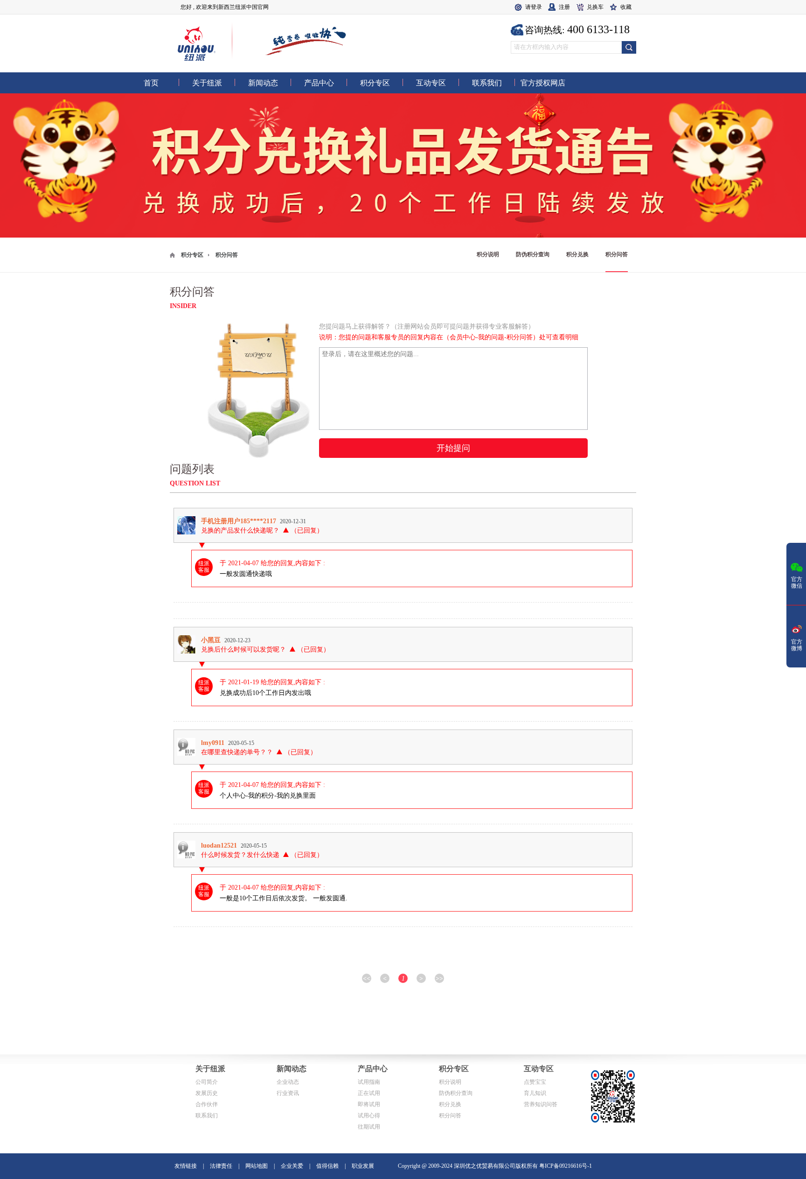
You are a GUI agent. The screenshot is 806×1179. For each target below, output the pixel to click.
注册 (564, 7)
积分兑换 (577, 254)
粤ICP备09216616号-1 (565, 1166)
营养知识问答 (540, 1104)
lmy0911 (212, 742)
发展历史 (206, 1093)
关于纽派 (210, 1069)
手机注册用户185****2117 (238, 521)
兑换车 (595, 7)
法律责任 (221, 1166)
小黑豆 (211, 640)
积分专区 (192, 255)
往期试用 (369, 1126)
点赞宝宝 (535, 1082)
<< (366, 978)
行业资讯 (288, 1093)
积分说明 (488, 254)
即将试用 (369, 1104)
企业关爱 (292, 1166)
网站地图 (256, 1166)
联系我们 (206, 1115)
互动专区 (539, 1069)
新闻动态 (291, 1069)
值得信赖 (327, 1166)
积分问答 (616, 254)
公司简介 (206, 1082)
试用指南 (369, 1082)
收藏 (626, 7)
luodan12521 (219, 845)
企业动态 (288, 1082)
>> (439, 978)
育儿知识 (535, 1093)
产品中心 (373, 1069)
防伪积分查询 (532, 254)
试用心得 (369, 1115)
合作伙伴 (206, 1104)
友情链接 (185, 1166)
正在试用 (369, 1093)
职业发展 (363, 1166)
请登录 (533, 7)
